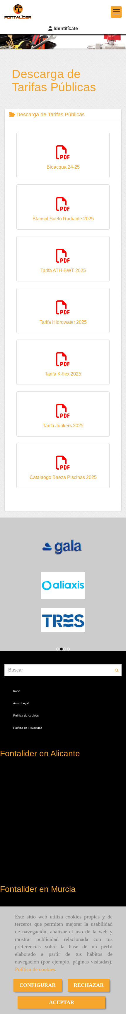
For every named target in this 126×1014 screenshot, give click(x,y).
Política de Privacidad (27, 727)
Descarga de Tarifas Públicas (50, 114)
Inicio (16, 691)
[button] (63, 28)
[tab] (63, 115)
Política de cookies (35, 969)
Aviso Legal (21, 703)
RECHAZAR (89, 985)
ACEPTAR (61, 1002)
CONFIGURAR (37, 985)
